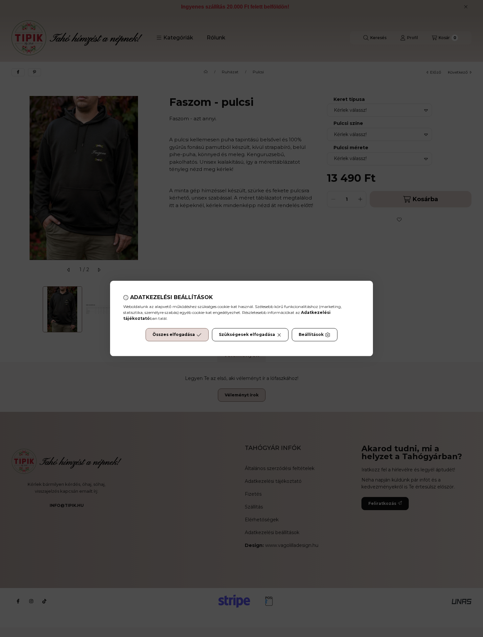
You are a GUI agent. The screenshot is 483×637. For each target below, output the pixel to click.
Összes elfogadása (173, 334)
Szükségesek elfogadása (247, 334)
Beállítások (311, 334)
